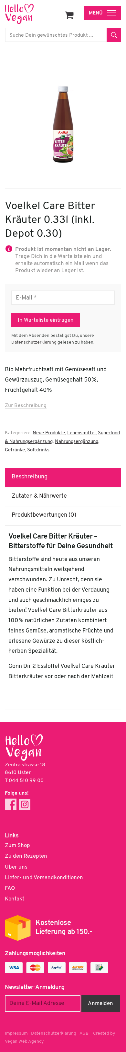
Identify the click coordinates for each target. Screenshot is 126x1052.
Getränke (15, 450)
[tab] (63, 477)
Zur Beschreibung (26, 405)
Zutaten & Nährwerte (39, 496)
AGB (84, 1033)
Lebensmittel (81, 433)
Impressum (16, 1033)
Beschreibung (29, 477)
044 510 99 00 (26, 780)
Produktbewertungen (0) (44, 515)
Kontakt (14, 899)
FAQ (10, 888)
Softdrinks (38, 450)
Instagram (25, 804)
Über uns (16, 867)
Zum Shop (17, 845)
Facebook (11, 804)
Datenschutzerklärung (34, 342)
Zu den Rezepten (26, 856)
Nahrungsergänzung (76, 441)
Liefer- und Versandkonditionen (44, 878)
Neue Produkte (49, 433)
